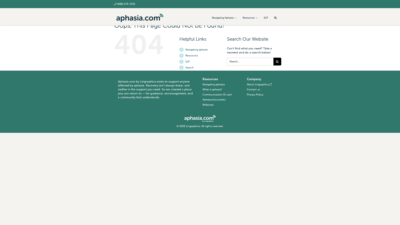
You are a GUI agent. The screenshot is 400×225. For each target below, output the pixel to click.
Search (189, 67)
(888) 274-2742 (126, 4)
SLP (187, 61)
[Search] (275, 18)
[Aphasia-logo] (139, 15)
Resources (191, 55)
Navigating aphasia (196, 49)
